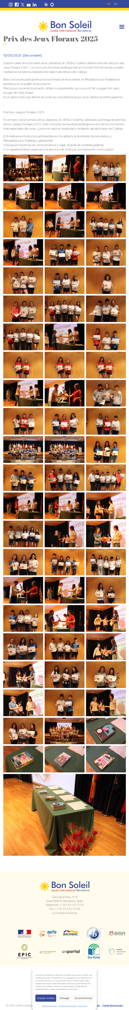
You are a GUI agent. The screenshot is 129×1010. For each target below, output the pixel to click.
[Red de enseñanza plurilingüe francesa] (117, 953)
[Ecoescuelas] (94, 957)
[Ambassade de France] (24, 935)
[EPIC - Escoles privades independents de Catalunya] (24, 959)
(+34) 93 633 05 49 (67, 909)
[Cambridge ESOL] (47, 952)
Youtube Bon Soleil (29, 4)
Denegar (64, 998)
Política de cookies (49, 1006)
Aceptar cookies (45, 998)
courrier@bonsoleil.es (64, 913)
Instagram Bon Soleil (11, 4)
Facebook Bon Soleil (17, 4)
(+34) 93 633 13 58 (71, 905)
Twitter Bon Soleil (23, 4)
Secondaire (32, 55)
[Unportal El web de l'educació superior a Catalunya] (71, 952)
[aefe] (47, 936)
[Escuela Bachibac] (71, 934)
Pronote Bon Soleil (46, 4)
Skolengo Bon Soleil (52, 4)
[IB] (94, 939)
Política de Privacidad (67, 1006)
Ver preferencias (83, 998)
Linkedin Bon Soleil (34, 4)
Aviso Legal (82, 1006)
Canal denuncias (112, 1005)
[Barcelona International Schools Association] (117, 934)
